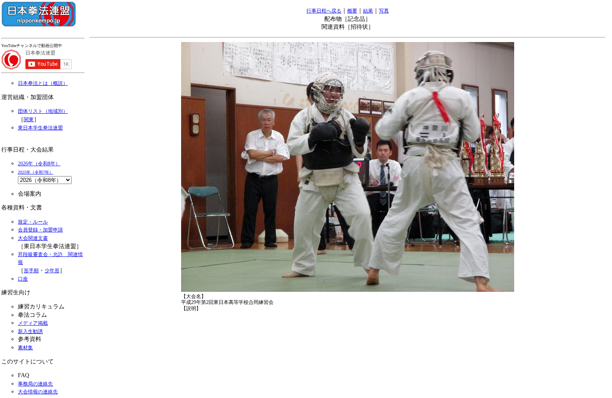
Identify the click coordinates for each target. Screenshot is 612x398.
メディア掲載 (33, 323)
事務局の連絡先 (35, 384)
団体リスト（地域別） (43, 111)
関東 (29, 119)
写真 (384, 11)
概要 (352, 11)
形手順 (31, 271)
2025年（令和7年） (35, 172)
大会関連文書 (33, 238)
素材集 (25, 348)
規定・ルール (33, 222)
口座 (23, 279)
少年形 (52, 271)
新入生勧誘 (30, 331)
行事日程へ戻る (323, 11)
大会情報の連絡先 (38, 392)
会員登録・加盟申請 (40, 230)
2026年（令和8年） (39, 164)
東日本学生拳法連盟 (40, 128)
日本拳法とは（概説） (43, 83)
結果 (368, 11)
